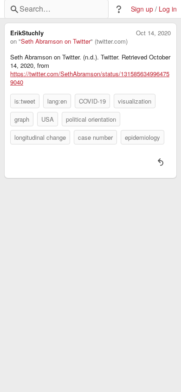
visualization (134, 101)
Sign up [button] (142, 9)
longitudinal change (40, 137)
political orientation (91, 119)
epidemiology (142, 137)
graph (21, 119)
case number (95, 137)
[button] (119, 9)
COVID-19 (92, 101)
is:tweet (24, 101)
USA (47, 119)
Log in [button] (168, 9)
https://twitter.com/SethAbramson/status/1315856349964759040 (89, 78)
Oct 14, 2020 (153, 33)
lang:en (57, 101)
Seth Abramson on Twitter (55, 41)
